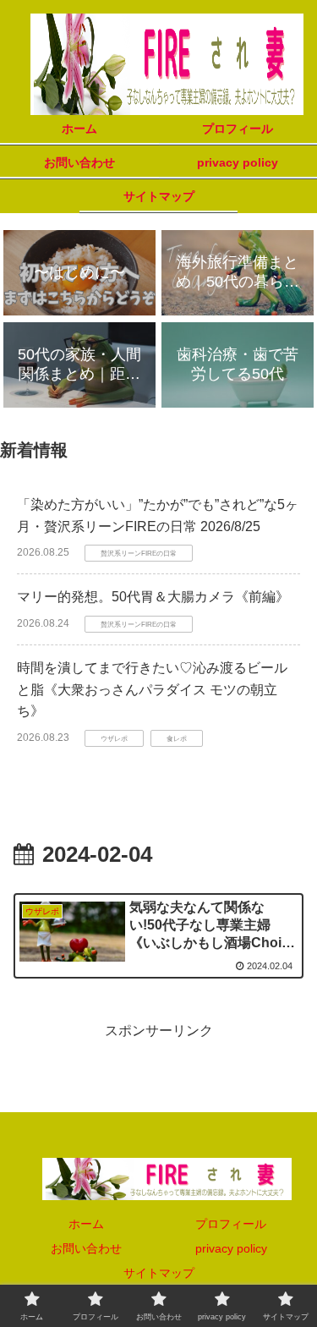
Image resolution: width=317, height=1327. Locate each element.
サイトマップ (158, 1273)
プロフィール (230, 1224)
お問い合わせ (86, 1248)
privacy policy (231, 1248)
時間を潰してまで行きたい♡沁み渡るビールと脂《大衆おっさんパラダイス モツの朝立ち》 (152, 689)
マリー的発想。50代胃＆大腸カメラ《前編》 (153, 596)
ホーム (86, 1224)
